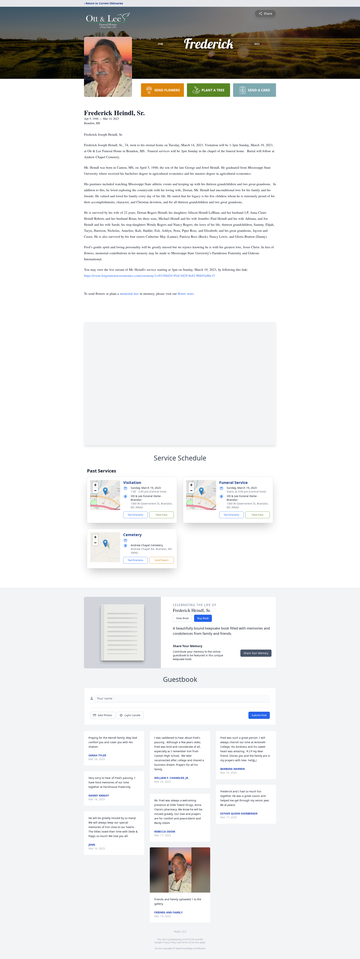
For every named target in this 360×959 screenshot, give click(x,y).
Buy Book (203, 618)
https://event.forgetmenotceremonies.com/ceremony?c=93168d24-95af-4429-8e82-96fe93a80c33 (149, 275)
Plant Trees (161, 514)
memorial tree (129, 293)
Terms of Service (190, 942)
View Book (182, 618)
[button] (105, 491)
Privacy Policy (169, 942)
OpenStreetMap (184, 948)
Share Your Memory (256, 653)
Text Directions (135, 514)
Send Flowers (162, 560)
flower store (186, 293)
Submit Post (259, 715)
